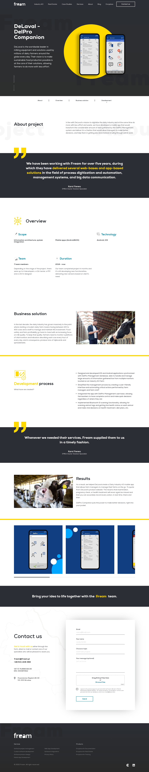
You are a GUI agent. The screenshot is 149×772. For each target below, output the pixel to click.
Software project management (24, 748)
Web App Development (52, 748)
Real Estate (52, 4)
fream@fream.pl (22, 659)
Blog (99, 4)
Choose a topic (81, 648)
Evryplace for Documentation (85, 748)
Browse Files (100, 682)
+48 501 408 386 (22, 662)
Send (84, 699)
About (90, 4)
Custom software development (24, 751)
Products (79, 744)
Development (106, 100)
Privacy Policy (49, 754)
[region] (74, 100)
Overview (59, 100)
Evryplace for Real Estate (84, 751)
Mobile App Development (22, 757)
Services (80, 4)
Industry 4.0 (38, 4)
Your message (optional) (85, 658)
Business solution (82, 100)
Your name (80, 639)
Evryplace (109, 4)
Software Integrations (52, 751)
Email (78, 629)
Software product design (22, 754)
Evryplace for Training (83, 754)
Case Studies (67, 4)
